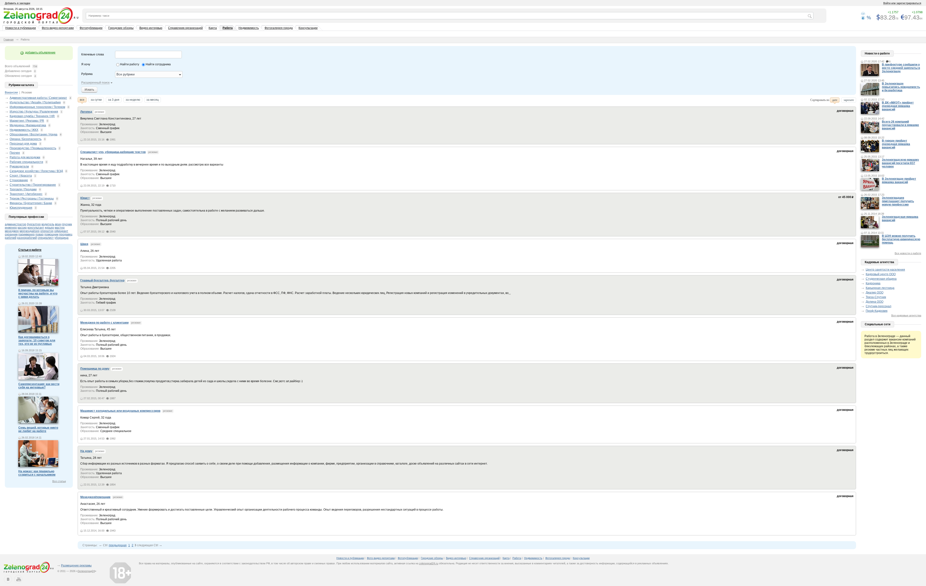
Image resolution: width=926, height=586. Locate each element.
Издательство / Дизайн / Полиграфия (35, 102)
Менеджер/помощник (95, 497)
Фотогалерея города (279, 28)
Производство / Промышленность (33, 148)
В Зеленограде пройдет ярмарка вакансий (899, 180)
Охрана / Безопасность (25, 139)
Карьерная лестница (880, 288)
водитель (47, 224)
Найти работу (129, 64)
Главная (9, 39)
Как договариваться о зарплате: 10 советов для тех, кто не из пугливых (36, 340)
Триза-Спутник (876, 297)
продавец (65, 234)
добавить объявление (40, 52)
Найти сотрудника (158, 64)
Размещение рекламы (76, 565)
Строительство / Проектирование (33, 184)
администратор (15, 224)
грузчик (67, 224)
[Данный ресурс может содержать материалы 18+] (120, 573)
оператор (47, 231)
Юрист (85, 198)
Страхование (19, 180)
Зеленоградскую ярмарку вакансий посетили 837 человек (900, 163)
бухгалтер (34, 224)
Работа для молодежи (25, 157)
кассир (22, 227)
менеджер (12, 231)
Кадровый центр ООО (881, 274)
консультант (35, 227)
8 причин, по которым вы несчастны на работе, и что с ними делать (37, 293)
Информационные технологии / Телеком (37, 107)
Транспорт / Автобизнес (26, 194)
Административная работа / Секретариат (38, 98)
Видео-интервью (150, 28)
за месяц (152, 99)
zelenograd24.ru (428, 563)
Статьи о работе (29, 250)
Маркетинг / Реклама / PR (27, 120)
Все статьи (59, 481)
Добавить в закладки (17, 3)
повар (39, 234)
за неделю (133, 99)
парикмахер (26, 234)
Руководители (19, 166)
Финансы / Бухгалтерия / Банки (31, 203)
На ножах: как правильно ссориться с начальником (36, 473)
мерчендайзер (30, 231)
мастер (60, 227)
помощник (51, 234)
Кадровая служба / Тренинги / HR (32, 116)
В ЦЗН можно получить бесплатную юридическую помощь (901, 239)
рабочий (10, 238)
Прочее (15, 152)
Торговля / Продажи (23, 189)
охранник (11, 234)
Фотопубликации (91, 28)
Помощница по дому (94, 368)
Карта (213, 28)
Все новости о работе (908, 253)
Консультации (308, 28)
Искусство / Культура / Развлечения (34, 111)
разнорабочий (27, 238)
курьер (49, 227)
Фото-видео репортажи (58, 28)
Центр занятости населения (885, 269)
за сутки (96, 99)
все (82, 99)
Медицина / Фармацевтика (28, 125)
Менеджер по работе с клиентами (104, 322)
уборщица (61, 238)
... (510, 293)
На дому (86, 451)
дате (834, 100)
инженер (11, 227)
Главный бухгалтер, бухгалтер (102, 280)
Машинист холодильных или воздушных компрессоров (120, 411)
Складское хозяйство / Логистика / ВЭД (36, 171)
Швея (84, 244)
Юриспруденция (21, 207)
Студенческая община (881, 278)
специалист (46, 238)
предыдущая (118, 545)
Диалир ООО (874, 292)
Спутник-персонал (878, 306)
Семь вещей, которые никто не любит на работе (38, 429)
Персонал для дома (23, 143)
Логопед (86, 111)
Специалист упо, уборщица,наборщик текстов (113, 152)
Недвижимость (248, 28)
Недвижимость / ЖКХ (24, 130)
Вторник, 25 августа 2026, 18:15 (23, 8)
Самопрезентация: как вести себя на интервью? (38, 385)
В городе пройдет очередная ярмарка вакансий (896, 144)
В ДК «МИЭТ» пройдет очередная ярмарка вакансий (898, 106)
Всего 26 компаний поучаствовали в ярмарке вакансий (900, 125)
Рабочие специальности (26, 162)
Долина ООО (874, 301)
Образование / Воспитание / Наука (33, 134)
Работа (228, 28)
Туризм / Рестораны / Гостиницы (32, 198)
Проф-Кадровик (876, 311)
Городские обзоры (121, 28)
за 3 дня (113, 99)
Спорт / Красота (21, 175)
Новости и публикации (20, 28)
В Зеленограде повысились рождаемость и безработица (901, 87)
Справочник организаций (185, 28)
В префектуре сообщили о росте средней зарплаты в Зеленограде (901, 68)
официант (61, 231)
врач (58, 224)
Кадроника (873, 283)
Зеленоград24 (86, 571)
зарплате (849, 100)
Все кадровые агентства (906, 315)
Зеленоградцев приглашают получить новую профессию (898, 201)
